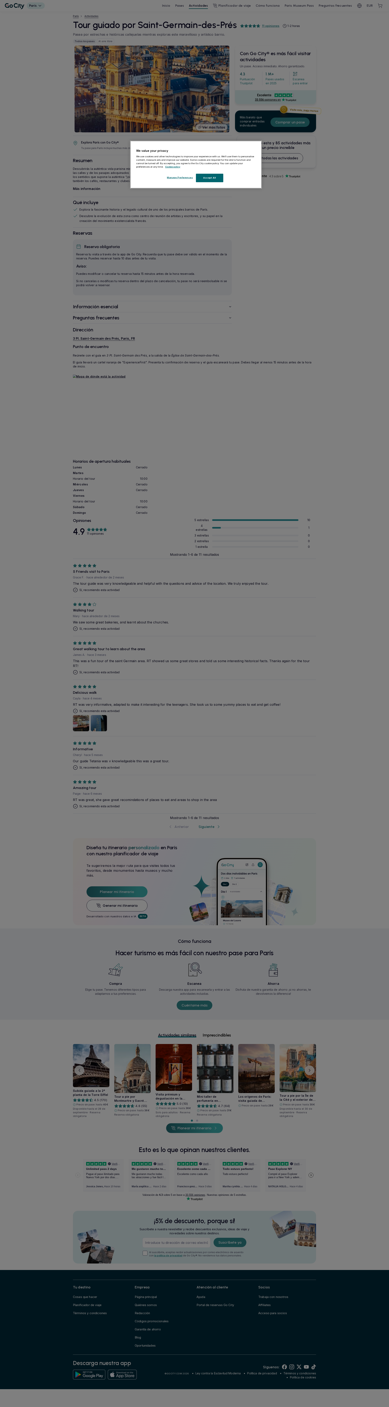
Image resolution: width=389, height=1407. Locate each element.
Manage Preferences (180, 177)
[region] (196, 164)
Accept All (209, 177)
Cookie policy (172, 166)
